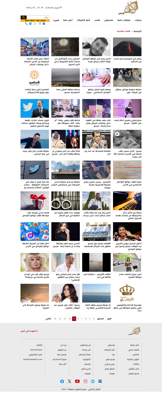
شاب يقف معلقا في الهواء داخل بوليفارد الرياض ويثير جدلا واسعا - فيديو (98, 123)
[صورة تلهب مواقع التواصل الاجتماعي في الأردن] (127, 170)
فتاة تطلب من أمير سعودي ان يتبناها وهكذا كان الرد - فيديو (66, 153)
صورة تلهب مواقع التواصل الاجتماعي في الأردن (129, 184)
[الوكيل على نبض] (100, 381)
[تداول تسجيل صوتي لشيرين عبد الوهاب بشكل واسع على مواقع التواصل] (127, 231)
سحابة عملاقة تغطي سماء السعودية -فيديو (68, 91)
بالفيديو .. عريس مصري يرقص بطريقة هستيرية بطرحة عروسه (97, 185)
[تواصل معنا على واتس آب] (35, 23)
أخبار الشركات (83, 20)
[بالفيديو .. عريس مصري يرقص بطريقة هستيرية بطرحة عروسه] (96, 170)
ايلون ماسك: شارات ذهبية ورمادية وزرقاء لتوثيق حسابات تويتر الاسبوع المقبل (35, 123)
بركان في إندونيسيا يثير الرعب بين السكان (127, 60)
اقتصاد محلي (133, 350)
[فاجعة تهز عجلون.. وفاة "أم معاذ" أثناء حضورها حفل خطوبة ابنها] (65, 108)
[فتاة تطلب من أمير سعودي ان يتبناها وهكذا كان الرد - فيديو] (65, 139)
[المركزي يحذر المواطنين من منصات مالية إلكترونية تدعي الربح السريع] (65, 46)
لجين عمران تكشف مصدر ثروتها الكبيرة (130, 276)
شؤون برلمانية (133, 359)
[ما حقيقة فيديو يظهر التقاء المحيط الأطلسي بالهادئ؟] (96, 293)
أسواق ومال (110, 369)
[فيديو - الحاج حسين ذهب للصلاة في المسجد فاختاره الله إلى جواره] (127, 139)
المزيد (56, 20)
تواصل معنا (61, 354)
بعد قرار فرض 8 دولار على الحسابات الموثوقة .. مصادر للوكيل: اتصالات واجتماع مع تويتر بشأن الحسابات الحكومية (35, 185)
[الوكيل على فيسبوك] (62, 381)
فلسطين (108, 20)
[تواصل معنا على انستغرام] (40, 23)
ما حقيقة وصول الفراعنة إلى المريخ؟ (36, 307)
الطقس (136, 354)
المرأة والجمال (85, 354)
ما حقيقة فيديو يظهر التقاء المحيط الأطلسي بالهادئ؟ (98, 307)
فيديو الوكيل (133, 373)
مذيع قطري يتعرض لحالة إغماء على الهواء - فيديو (127, 122)
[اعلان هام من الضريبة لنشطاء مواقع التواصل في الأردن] (35, 231)
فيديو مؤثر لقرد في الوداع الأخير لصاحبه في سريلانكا (36, 276)
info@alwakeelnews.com (32, 359)
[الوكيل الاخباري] (134, 331)
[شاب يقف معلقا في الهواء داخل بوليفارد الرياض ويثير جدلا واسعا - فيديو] (96, 108)
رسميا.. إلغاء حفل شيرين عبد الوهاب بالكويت (67, 307)
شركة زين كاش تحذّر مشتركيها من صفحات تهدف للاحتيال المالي (128, 215)
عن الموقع (62, 350)
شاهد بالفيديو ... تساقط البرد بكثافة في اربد (97, 276)
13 (55, 319)
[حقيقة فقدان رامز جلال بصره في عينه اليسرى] (35, 139)
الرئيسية (137, 31)
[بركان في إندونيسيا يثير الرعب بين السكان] (127, 46)
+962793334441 (36, 350)
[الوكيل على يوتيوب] (77, 381)
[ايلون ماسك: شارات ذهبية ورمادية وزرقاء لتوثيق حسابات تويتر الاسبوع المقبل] (35, 108)
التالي (48, 319)
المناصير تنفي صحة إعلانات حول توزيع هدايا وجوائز (37, 91)
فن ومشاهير (85, 345)
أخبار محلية (134, 345)
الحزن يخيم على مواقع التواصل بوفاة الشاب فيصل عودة (96, 60)
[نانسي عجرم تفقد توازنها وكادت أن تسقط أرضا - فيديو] (65, 231)
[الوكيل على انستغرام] (85, 381)
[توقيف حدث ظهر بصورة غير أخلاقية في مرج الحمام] (65, 200)
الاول (109, 319)
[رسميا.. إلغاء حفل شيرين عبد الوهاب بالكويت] (65, 293)
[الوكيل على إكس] (69, 381)
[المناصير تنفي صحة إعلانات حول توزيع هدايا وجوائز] (35, 77)
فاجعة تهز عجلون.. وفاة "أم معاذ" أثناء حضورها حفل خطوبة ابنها (67, 123)
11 (65, 319)
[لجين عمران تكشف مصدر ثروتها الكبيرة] (127, 262)
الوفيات (88, 373)
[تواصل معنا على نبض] (44, 23)
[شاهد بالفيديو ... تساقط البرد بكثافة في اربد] (96, 262)
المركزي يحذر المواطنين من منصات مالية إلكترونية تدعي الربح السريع (67, 61)
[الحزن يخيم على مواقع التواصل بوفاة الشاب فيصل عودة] (96, 46)
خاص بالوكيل (134, 369)
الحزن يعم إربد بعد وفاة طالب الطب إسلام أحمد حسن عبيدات (97, 214)
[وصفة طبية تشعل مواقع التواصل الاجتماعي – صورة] (96, 77)
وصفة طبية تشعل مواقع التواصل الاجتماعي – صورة (99, 91)
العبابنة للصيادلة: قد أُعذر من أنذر (97, 153)
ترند (113, 354)
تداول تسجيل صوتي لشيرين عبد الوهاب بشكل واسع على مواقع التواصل (128, 246)
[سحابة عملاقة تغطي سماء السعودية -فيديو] (65, 77)
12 (60, 319)
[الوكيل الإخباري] (128, 8)
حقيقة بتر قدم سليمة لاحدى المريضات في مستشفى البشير (65, 184)
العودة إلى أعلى (28, 331)
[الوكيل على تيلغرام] (93, 381)
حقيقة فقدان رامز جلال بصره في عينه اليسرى (36, 153)
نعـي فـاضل (86, 369)
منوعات (112, 373)
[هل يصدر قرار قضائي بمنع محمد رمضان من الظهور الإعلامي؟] (65, 262)
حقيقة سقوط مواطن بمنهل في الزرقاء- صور (128, 91)
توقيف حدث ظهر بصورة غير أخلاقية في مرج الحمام (67, 214)
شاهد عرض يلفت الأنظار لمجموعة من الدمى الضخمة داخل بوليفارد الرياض (36, 61)
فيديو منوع (110, 359)
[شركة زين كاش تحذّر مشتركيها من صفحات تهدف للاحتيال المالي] (127, 200)
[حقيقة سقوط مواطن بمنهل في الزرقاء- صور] (127, 77)
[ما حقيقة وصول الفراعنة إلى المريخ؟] (35, 293)
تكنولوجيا (87, 359)
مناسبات (87, 364)
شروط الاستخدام (59, 359)
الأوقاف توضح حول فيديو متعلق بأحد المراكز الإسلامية (97, 245)
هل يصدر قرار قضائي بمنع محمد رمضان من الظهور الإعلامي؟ (68, 277)
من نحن (63, 345)
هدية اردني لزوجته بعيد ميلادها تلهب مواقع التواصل (35, 214)
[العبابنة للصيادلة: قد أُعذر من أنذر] (96, 139)
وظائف (136, 364)
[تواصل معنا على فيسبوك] (30, 23)
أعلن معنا (67, 20)
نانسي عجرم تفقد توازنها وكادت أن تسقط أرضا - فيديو (66, 245)
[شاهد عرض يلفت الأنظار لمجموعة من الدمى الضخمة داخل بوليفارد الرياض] (35, 46)
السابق (100, 319)
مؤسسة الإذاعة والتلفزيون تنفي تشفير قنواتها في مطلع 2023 (127, 308)
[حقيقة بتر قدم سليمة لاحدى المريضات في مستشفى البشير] (65, 170)
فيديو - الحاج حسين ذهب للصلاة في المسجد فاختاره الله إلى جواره (127, 154)
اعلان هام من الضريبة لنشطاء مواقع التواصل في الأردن (35, 245)
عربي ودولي (110, 364)
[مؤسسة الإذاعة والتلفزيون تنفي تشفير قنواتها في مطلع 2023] (127, 293)
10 (70, 319)
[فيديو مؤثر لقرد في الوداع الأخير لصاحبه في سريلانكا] (35, 262)
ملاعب (97, 20)
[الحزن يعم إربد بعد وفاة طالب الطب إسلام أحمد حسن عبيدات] (96, 200)
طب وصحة (86, 350)
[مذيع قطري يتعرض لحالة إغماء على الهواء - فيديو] (127, 108)
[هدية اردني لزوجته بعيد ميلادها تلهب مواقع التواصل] (35, 200)
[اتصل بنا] (26, 23)
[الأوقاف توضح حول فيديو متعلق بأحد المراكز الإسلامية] (96, 231)
